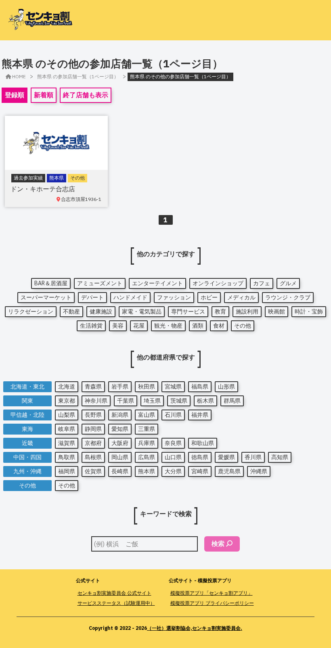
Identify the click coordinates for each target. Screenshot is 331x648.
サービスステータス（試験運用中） (116, 603)
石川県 (173, 414)
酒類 (197, 325)
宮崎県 (199, 471)
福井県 (199, 414)
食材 (218, 325)
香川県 (253, 457)
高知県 (279, 457)
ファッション (174, 297)
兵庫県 (146, 443)
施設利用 (247, 311)
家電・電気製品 (141, 311)
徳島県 (199, 457)
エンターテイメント (157, 283)
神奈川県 (96, 400)
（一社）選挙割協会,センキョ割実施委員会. (194, 628)
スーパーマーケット (46, 297)
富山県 (146, 414)
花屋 (139, 325)
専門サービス (188, 311)
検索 (218, 543)
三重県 (146, 429)
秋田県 (146, 386)
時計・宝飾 (309, 311)
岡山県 (119, 457)
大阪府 (119, 443)
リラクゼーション (30, 311)
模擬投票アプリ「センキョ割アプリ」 (211, 593)
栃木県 (205, 400)
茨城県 (178, 400)
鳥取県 (66, 457)
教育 (220, 311)
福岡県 (66, 471)
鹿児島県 (229, 471)
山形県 (226, 386)
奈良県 (173, 443)
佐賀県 (93, 471)
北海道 (66, 386)
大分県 (173, 471)
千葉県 (125, 400)
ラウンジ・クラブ (287, 297)
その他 (242, 325)
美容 (118, 325)
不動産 (71, 311)
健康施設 (101, 311)
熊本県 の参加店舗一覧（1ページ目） (78, 76)
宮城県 (173, 386)
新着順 (43, 95)
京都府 (93, 443)
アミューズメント (99, 283)
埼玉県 (152, 400)
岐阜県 (66, 429)
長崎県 (119, 471)
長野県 (93, 414)
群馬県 (232, 400)
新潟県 (119, 414)
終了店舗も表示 (85, 95)
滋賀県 (66, 443)
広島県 (146, 457)
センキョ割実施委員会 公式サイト (114, 593)
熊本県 (146, 471)
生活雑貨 (91, 325)
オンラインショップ (218, 283)
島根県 (93, 457)
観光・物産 (168, 325)
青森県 (93, 386)
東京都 (66, 400)
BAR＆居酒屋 (50, 283)
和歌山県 (202, 443)
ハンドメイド (130, 297)
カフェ (261, 283)
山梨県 (66, 414)
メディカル (241, 297)
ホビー (209, 297)
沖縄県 (258, 471)
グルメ (288, 283)
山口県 (173, 457)
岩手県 (119, 386)
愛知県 (119, 429)
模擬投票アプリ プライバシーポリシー (212, 603)
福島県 (199, 386)
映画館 (276, 311)
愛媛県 (226, 457)
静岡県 (93, 429)
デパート (92, 297)
